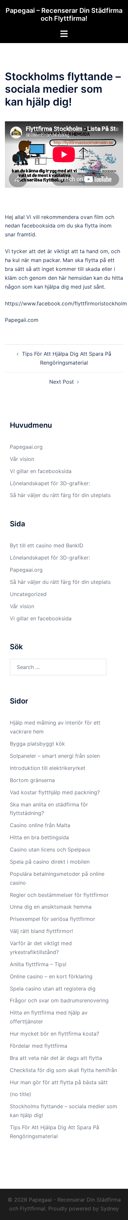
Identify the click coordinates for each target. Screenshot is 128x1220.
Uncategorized (28, 594)
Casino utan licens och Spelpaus (51, 849)
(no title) (20, 1094)
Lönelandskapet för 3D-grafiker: (50, 483)
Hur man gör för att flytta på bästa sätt (59, 1082)
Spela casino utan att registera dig (53, 988)
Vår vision (22, 459)
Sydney (109, 1208)
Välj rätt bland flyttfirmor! (42, 931)
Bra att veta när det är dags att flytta (56, 1058)
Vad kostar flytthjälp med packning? (55, 792)
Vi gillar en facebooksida (41, 471)
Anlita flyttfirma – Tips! (39, 964)
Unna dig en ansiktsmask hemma (51, 906)
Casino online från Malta (40, 825)
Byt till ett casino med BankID (46, 545)
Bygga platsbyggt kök (37, 743)
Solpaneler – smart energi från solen (55, 756)
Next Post (61, 381)
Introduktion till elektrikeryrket (47, 768)
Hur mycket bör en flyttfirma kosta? (54, 1033)
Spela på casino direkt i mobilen (50, 861)
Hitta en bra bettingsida (39, 837)
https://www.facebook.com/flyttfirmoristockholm (66, 303)
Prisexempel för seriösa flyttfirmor (52, 919)
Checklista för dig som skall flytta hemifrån (63, 1070)
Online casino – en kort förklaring (51, 976)
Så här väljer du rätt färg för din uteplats (60, 495)
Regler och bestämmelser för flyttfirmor (60, 895)
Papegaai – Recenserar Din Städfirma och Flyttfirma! (64, 14)
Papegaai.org (26, 446)
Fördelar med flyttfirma (38, 1045)
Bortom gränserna (32, 780)
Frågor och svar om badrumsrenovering (59, 1000)
